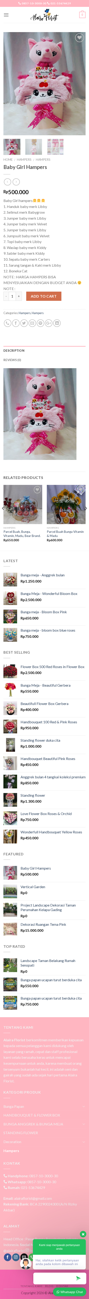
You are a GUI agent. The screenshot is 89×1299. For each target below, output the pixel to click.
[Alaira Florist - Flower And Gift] (44, 15)
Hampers (24, 159)
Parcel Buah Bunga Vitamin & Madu (65, 534)
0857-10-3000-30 (33, 3)
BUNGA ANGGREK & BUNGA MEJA (33, 1124)
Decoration (12, 1141)
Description (13, 350)
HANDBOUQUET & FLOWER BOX (31, 1115)
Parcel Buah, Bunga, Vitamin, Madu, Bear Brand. (22, 534)
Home (8, 159)
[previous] (11, 83)
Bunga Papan (13, 1106)
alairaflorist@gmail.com (27, 1198)
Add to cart (44, 296)
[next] (78, 83)
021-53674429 (60, 3)
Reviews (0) (12, 360)
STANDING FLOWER (20, 1132)
